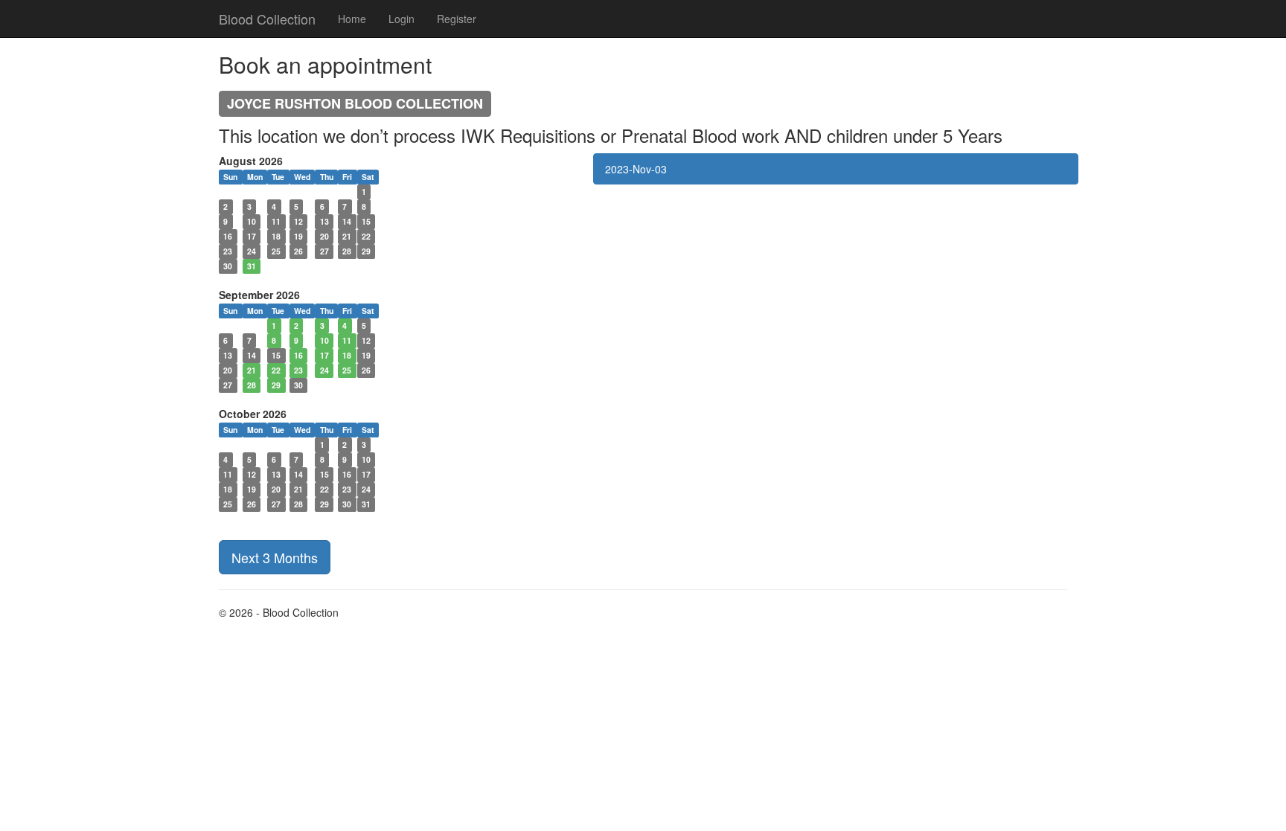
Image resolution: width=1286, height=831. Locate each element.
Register (456, 18)
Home (352, 18)
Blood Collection (267, 18)
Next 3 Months (274, 557)
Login (401, 18)
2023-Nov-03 (636, 168)
